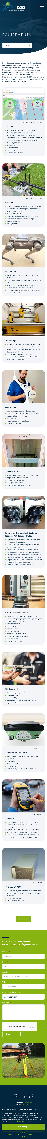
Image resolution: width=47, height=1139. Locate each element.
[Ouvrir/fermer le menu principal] (42, 5)
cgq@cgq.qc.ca (27, 1104)
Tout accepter (23, 1127)
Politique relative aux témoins (20, 1121)
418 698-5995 (28, 1102)
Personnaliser (12, 1134)
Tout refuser (34, 1134)
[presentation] (19, 1026)
